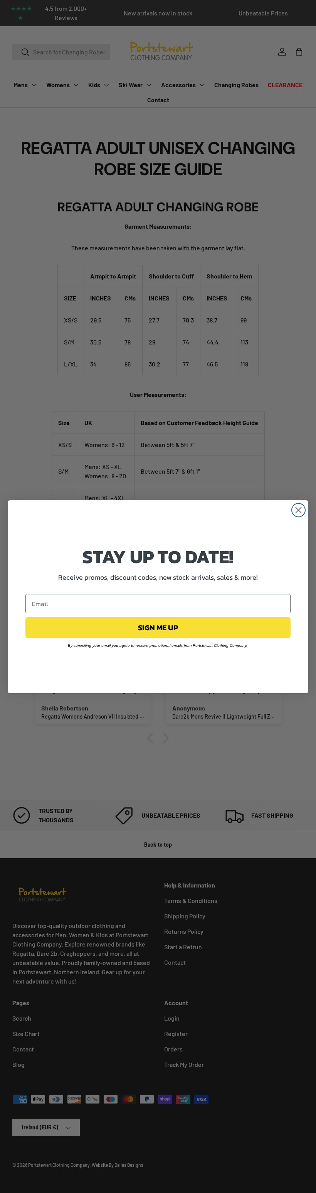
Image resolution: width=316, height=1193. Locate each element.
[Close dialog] (298, 510)
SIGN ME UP (158, 627)
